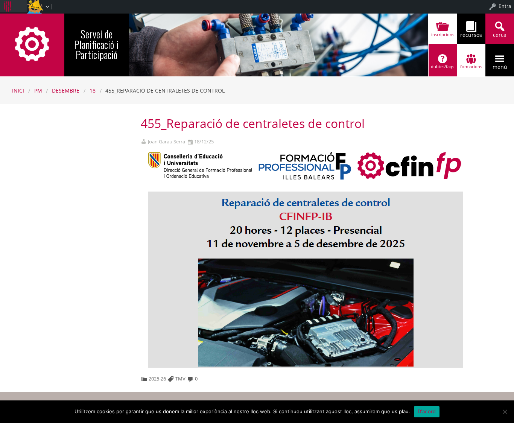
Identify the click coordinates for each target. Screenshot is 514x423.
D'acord (427, 411)
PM (38, 90)
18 (93, 90)
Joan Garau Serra (166, 141)
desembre (65, 90)
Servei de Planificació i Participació (96, 44)
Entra (505, 6)
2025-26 (157, 378)
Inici (18, 90)
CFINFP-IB (32, 43)
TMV (180, 378)
